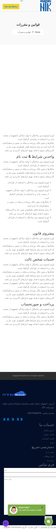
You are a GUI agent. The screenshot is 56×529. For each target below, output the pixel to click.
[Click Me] (21, 419)
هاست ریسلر (49, 434)
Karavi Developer (12, 527)
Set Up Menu (11, 6)
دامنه (52, 443)
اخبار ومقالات (49, 456)
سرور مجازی (49, 430)
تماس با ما (50, 452)
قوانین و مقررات (24, 32)
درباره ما (50, 460)
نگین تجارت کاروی (29, 527)
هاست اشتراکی (48, 438)
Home (37, 32)
